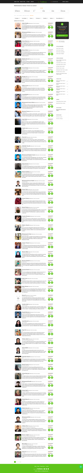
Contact (47, 466)
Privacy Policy (42, 466)
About (35, 466)
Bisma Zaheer (25, 50)
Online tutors (22, 1)
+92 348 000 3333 (55, 1)
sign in (63, 1)
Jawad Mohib (25, 94)
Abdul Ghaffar (25, 23)
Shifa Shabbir (25, 347)
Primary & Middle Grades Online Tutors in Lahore (61, 60)
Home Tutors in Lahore (59, 48)
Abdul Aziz (24, 278)
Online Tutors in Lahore (26, 15)
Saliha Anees (25, 85)
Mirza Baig (24, 443)
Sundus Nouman (26, 216)
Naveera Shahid (26, 260)
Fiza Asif (24, 137)
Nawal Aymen (25, 364)
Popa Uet (24, 330)
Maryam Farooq (26, 111)
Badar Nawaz (25, 286)
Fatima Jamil (25, 338)
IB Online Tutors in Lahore (60, 68)
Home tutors (16, 1)
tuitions (27, 1)
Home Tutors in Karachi (59, 50)
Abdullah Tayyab (26, 146)
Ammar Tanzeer (26, 242)
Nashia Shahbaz (26, 171)
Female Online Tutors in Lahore (61, 101)
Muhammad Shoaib (26, 381)
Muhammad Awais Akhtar (28, 102)
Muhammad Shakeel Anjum (29, 154)
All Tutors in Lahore (59, 116)
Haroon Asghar (25, 434)
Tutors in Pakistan (19, 15)
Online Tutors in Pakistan (60, 53)
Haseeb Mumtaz (26, 312)
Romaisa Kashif (26, 269)
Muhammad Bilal (26, 417)
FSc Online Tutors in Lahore (60, 71)
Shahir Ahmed (25, 225)
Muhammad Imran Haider (28, 180)
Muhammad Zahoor (27, 32)
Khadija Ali (25, 76)
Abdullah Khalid (26, 356)
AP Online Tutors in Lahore (60, 66)
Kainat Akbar (25, 251)
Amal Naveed (25, 321)
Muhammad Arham (27, 234)
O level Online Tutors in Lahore (61, 62)
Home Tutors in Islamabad (60, 51)
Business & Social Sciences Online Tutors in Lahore (61, 74)
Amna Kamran (25, 41)
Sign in (66, 37)
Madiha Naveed (26, 59)
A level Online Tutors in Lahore (61, 64)
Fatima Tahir (25, 189)
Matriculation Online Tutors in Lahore (62, 69)
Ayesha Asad (25, 304)
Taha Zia (24, 451)
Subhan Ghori (25, 426)
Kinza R (24, 295)
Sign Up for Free (61, 35)
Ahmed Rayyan (26, 373)
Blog (38, 466)
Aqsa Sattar (25, 119)
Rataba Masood (25, 399)
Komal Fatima (25, 207)
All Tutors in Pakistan (59, 118)
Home (15, 15)
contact (32, 1)
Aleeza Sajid (25, 390)
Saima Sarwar (25, 163)
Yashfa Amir (25, 128)
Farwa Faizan (25, 67)
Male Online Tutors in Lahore (60, 103)
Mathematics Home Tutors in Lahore (61, 110)
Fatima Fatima (25, 198)
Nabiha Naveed (25, 408)
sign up (67, 1)
